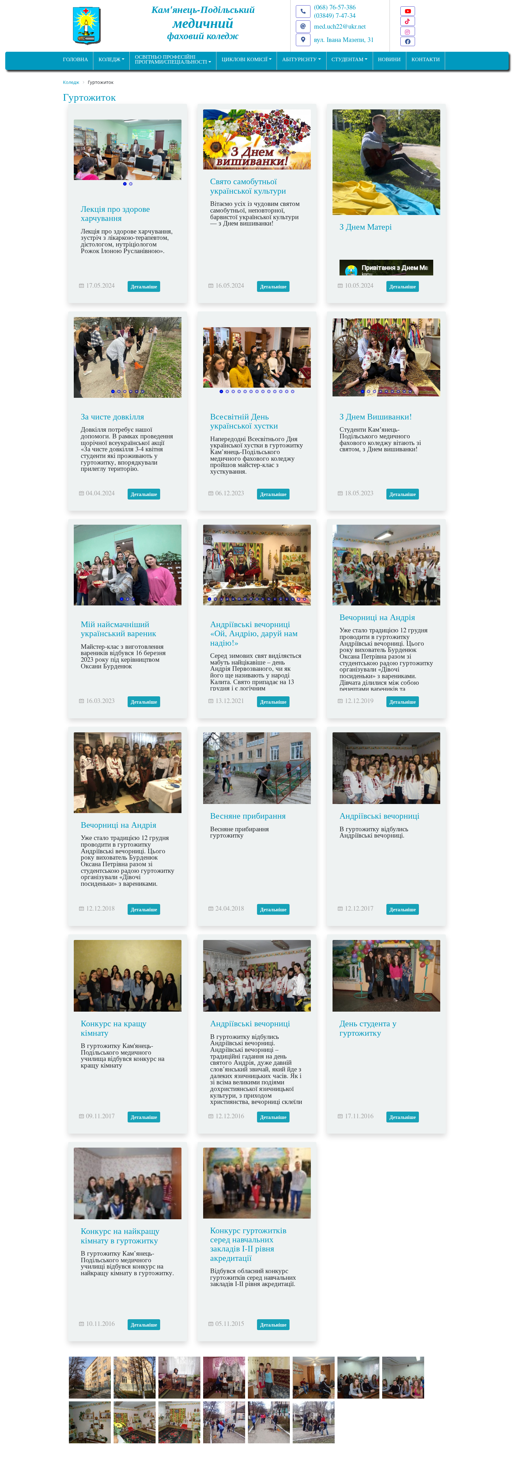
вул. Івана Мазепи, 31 (344, 39)
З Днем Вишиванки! (376, 416)
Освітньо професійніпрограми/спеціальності (171, 59)
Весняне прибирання (248, 815)
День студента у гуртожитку (368, 1028)
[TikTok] (407, 21)
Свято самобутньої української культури (248, 185)
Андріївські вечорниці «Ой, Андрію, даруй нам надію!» (254, 633)
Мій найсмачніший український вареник (118, 628)
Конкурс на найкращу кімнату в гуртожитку (120, 1235)
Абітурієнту (299, 59)
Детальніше (144, 286)
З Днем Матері (366, 226)
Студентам (347, 59)
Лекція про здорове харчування (115, 213)
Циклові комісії (244, 59)
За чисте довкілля (112, 416)
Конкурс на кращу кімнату (114, 1028)
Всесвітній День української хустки (244, 421)
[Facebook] (407, 41)
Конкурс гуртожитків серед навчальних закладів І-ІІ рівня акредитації (248, 1244)
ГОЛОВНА (75, 59)
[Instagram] (407, 31)
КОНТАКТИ (426, 59)
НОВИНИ (389, 59)
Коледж (109, 59)
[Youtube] (407, 11)
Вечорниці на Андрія (377, 617)
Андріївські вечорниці (380, 815)
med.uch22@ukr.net (340, 26)
